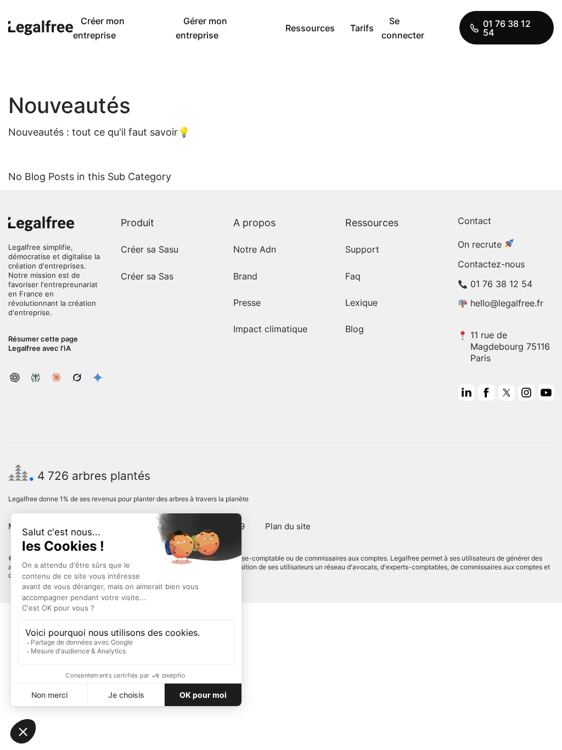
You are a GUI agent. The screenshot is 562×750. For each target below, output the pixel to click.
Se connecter (402, 28)
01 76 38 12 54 (507, 28)
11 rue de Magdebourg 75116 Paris (510, 346)
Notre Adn (254, 249)
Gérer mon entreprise (201, 28)
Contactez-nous (491, 264)
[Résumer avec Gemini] (97, 377)
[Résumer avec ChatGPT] (14, 377)
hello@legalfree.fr (506, 303)
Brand (245, 276)
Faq (353, 276)
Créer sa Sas (147, 276)
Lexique (361, 302)
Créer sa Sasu (149, 249)
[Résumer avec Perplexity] (35, 377)
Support (362, 249)
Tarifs (362, 28)
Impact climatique (270, 328)
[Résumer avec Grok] (76, 377)
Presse (247, 302)
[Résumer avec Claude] (56, 377)
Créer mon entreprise (99, 28)
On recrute (480, 244)
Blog (354, 328)
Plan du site (288, 526)
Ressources (310, 28)
